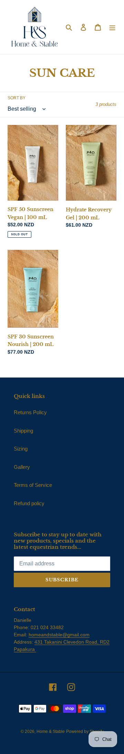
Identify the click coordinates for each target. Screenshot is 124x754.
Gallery (22, 467)
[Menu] (112, 27)
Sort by (16, 98)
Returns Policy (30, 412)
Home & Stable (51, 731)
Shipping (23, 431)
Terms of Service (33, 485)
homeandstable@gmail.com (59, 634)
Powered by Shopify (85, 731)
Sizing (21, 449)
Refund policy (29, 503)
